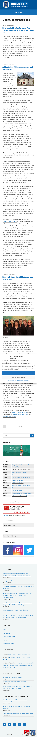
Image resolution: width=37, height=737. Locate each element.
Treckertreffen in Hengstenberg (21, 477)
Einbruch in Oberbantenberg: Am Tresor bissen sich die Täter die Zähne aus (18, 30)
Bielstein (19, 3)
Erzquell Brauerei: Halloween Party (22, 493)
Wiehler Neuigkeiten (11, 673)
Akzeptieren (18, 373)
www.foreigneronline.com (20, 414)
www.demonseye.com (9, 417)
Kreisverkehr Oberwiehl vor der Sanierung (14, 681)
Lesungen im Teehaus (9, 581)
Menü (20, 12)
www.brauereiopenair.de (19, 412)
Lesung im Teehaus (17, 480)
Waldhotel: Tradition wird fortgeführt (12, 677)
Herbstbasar (15, 488)
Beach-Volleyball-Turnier (19, 472)
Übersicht (6, 515)
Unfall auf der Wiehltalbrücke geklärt (19, 654)
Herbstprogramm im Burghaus (21, 485)
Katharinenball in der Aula (19, 496)
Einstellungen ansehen (18, 377)
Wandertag (15, 475)
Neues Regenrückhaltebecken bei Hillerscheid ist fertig (18, 713)
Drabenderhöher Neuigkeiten (15, 696)
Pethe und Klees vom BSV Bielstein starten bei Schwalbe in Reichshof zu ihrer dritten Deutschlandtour (17, 595)
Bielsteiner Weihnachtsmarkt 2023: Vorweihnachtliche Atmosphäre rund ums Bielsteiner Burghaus (18, 665)
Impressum (26, 380)
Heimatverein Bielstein (10, 221)
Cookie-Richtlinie (12, 380)
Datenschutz (20, 380)
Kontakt (5, 629)
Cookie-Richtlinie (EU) (9, 643)
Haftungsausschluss (9, 636)
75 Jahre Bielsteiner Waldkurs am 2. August (16, 610)
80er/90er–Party (17, 490)
